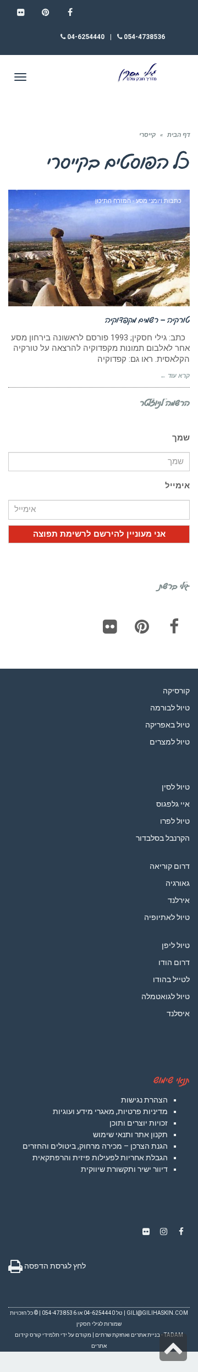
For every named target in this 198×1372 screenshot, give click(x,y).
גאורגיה (178, 883)
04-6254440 (85, 37)
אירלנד (179, 900)
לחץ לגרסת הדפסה (54, 1265)
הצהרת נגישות (144, 1099)
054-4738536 (143, 37)
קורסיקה (176, 690)
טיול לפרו (175, 821)
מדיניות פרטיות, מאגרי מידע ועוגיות (110, 1111)
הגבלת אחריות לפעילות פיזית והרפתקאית (100, 1157)
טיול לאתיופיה (167, 917)
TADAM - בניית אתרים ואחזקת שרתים (139, 1335)
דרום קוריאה (170, 866)
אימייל (177, 486)
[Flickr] (110, 626)
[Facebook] (174, 626)
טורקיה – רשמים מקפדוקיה (147, 319)
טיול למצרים (170, 741)
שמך (181, 438)
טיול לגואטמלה (165, 996)
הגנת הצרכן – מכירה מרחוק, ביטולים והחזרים (95, 1146)
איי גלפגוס (173, 804)
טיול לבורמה (170, 707)
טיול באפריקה (167, 724)
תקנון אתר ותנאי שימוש (130, 1134)
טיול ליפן (176, 945)
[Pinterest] (142, 626)
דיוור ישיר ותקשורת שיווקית (124, 1169)
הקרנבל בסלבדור (163, 838)
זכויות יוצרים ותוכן (138, 1122)
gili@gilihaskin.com (157, 1313)
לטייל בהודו (171, 979)
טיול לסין (176, 787)
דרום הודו (174, 962)
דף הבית (178, 135)
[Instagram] (163, 1232)
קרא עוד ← (175, 375)
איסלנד (178, 1013)
